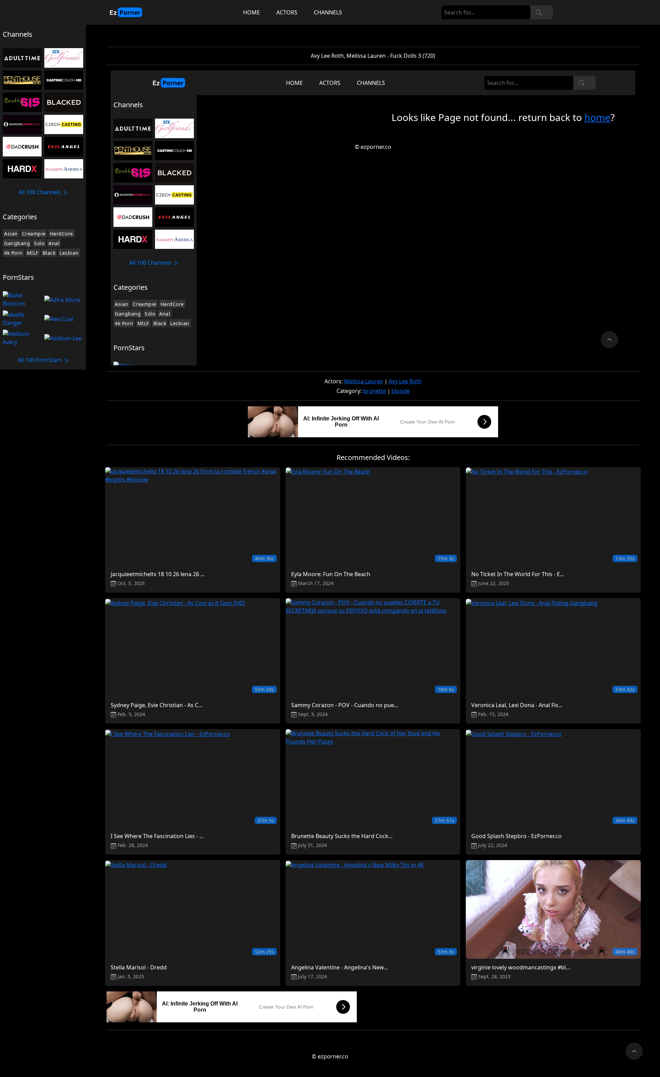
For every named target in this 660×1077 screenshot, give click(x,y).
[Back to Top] (634, 1051)
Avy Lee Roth (405, 381)
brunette (374, 391)
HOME (251, 12)
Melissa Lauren (363, 381)
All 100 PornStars (40, 360)
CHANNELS (328, 12)
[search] (538, 12)
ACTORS (286, 12)
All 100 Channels (40, 192)
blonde (401, 391)
